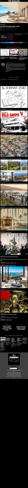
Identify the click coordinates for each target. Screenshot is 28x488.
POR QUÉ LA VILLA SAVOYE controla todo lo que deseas (14, 58)
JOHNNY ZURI (4, 27)
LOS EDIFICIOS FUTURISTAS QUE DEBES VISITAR (4, 58)
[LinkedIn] (14, 366)
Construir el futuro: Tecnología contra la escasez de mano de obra (9, 317)
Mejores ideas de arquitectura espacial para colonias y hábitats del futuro (19, 340)
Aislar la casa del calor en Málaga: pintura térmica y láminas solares (9, 290)
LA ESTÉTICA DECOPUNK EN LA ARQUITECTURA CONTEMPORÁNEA (8, 314)
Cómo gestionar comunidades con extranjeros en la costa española (8, 339)
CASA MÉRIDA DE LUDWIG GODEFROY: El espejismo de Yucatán (8, 262)
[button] (27, 83)
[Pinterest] (13, 366)
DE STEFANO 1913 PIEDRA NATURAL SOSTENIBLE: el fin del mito (8, 265)
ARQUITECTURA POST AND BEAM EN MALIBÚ (5, 232)
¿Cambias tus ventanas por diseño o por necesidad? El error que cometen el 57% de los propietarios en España (13, 260)
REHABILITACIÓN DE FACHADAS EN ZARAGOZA (6, 319)
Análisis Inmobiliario (3, 24)
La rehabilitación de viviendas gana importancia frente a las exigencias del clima (23, 58)
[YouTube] (15, 366)
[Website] (8, 71)
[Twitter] (7, 71)
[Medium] (16, 366)
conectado (7, 79)
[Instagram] (12, 366)
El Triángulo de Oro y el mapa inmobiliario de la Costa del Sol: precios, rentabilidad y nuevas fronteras (13, 183)
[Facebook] (6, 71)
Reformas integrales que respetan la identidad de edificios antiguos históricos (13, 340)
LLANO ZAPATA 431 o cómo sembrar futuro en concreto (25, 339)
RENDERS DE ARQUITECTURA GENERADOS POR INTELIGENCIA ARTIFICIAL (9, 256)
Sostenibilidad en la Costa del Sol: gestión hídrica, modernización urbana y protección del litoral (13, 207)
